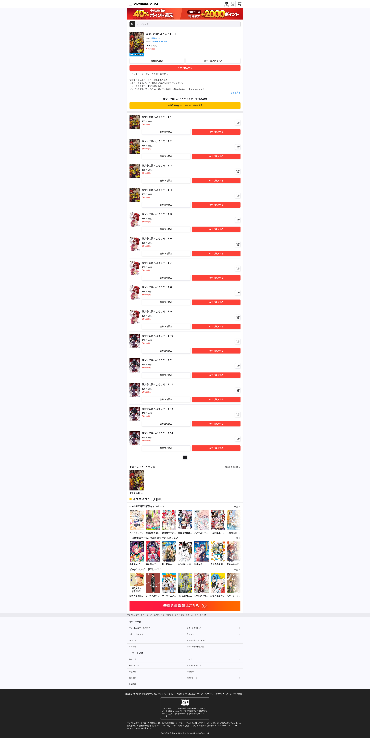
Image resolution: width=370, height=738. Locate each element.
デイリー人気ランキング (196, 640)
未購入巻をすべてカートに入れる (183, 105)
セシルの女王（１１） (184, 596)
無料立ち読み (157, 60)
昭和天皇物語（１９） (136, 596)
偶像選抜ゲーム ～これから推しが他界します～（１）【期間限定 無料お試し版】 (153, 564)
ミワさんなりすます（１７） (153, 596)
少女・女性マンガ (136, 634)
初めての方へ (134, 665)
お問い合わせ (192, 678)
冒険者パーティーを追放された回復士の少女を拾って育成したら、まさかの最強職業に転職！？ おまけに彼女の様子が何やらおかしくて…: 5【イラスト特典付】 (169, 532)
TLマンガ (190, 634)
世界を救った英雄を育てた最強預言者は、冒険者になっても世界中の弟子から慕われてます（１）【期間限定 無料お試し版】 (201, 564)
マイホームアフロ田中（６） (169, 596)
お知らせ (132, 659)
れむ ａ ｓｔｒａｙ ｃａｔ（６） (234, 596)
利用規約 (132, 678)
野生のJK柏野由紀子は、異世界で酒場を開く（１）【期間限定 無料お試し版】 (234, 564)
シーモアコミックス (161, 41)
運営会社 (129, 694)
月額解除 (190, 672)
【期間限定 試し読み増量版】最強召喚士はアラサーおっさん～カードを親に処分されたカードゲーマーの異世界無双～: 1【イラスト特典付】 (217, 532)
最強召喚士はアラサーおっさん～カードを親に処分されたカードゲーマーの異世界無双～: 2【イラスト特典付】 (185, 532)
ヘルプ (189, 659)
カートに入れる (211, 60)
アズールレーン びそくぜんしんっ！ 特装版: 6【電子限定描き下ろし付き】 (201, 532)
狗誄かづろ (155, 38)
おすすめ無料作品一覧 (195, 646)
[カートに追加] (237, 122)
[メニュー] (130, 4)
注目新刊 (132, 646)
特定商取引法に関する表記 (146, 694)
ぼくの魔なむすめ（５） (217, 596)
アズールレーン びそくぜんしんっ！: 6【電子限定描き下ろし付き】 (137, 532)
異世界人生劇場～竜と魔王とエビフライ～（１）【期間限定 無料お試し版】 (217, 564)
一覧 (236, 506)
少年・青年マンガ (194, 628)
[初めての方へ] (226, 4)
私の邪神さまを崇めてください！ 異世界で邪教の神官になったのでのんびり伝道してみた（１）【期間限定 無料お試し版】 (169, 564)
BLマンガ (132, 640)
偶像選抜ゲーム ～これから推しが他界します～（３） (137, 564)
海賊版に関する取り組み (186, 694)
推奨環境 (132, 684)
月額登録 (132, 672)
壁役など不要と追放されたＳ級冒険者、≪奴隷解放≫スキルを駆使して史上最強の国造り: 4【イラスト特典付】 (153, 532)
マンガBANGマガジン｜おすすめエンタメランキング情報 (219, 694)
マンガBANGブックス (135, 615)
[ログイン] (233, 4)
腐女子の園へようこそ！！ (137, 493)
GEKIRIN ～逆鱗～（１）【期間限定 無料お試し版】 (185, 564)
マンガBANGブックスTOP (139, 628)
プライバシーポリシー (167, 694)
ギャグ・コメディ (153, 615)
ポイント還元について (195, 665)
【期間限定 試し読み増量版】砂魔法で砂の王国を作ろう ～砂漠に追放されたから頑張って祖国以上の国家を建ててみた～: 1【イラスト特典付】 (234, 532)
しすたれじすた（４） (201, 596)
